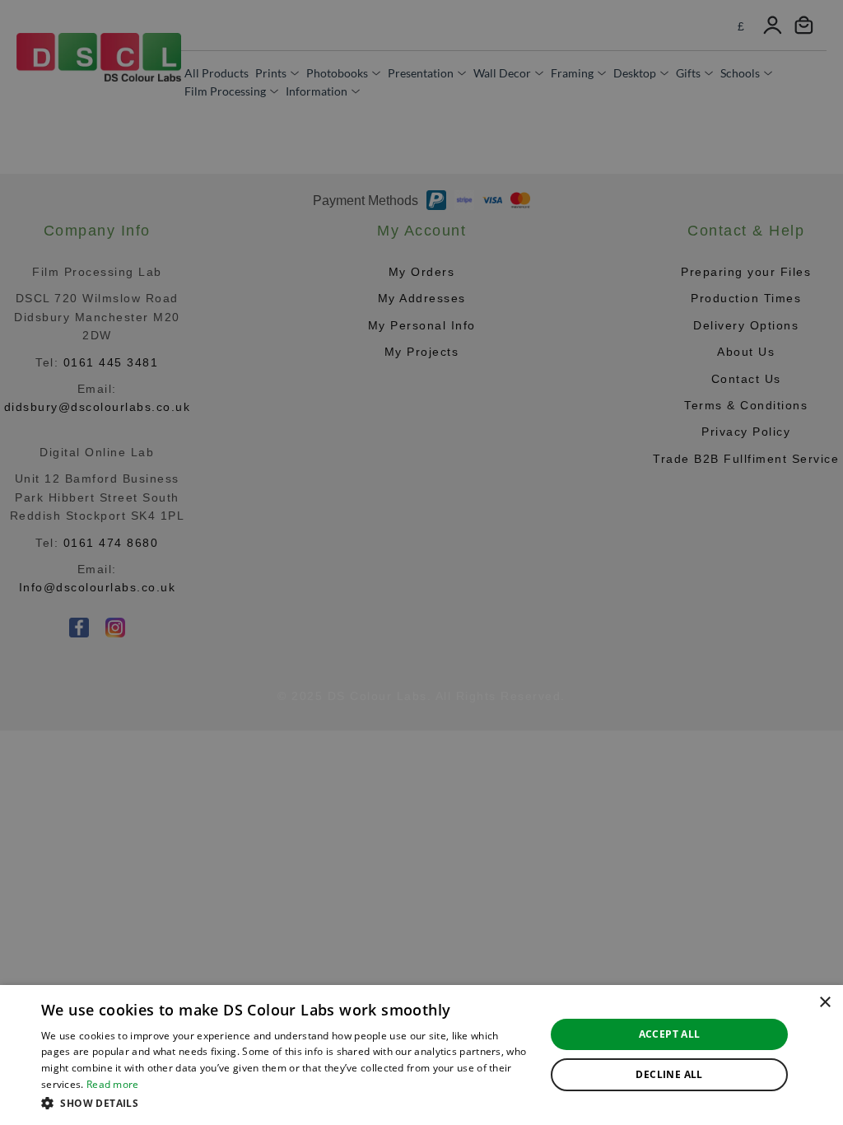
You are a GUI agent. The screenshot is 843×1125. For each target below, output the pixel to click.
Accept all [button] (670, 1034)
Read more (112, 1084)
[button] (285, 1103)
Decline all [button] (669, 1074)
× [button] (824, 1003)
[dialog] (421, 1055)
